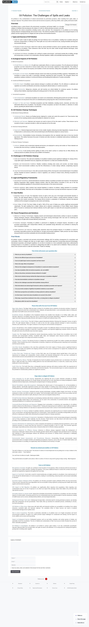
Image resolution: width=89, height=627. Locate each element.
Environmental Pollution (44, 10)
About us (75, 1)
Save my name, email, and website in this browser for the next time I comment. (31, 567)
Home (61, 1)
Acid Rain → (75, 10)
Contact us (82, 1)
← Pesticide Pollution (16, 10)
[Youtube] (46, 579)
